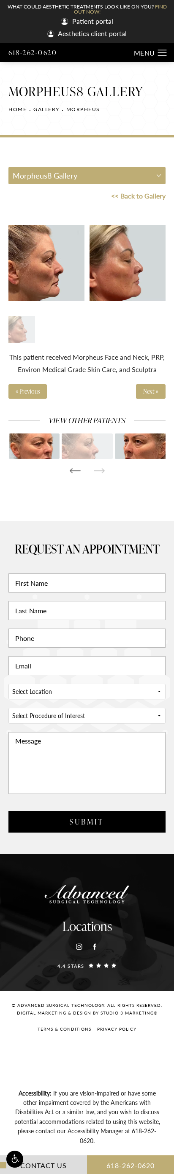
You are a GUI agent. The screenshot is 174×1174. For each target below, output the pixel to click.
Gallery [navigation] (46, 109)
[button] (14, 1159)
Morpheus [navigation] (83, 109)
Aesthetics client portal (92, 34)
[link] (87, 965)
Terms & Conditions (64, 1029)
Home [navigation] (17, 109)
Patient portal (92, 22)
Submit (86, 821)
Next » (150, 391)
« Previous (28, 391)
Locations (87, 926)
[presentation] (75, 470)
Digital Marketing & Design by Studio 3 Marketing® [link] (87, 1013)
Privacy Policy (116, 1029)
